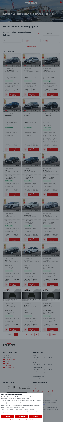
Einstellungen (22, 416)
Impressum (34, 419)
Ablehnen (8, 416)
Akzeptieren (35, 416)
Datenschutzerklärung (24, 419)
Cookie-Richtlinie (12, 419)
